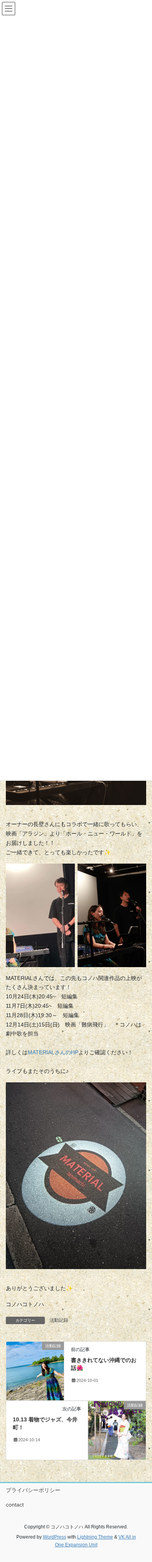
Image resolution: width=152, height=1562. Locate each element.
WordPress (54, 1537)
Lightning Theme (95, 1537)
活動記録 (58, 1320)
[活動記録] (35, 1370)
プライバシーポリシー (33, 1490)
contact (15, 1504)
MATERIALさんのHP (53, 1052)
